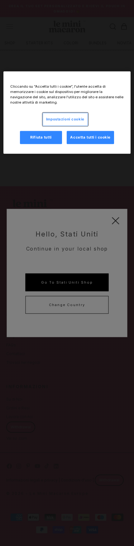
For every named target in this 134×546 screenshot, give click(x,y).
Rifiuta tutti (40, 137)
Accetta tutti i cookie (90, 137)
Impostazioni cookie (65, 119)
